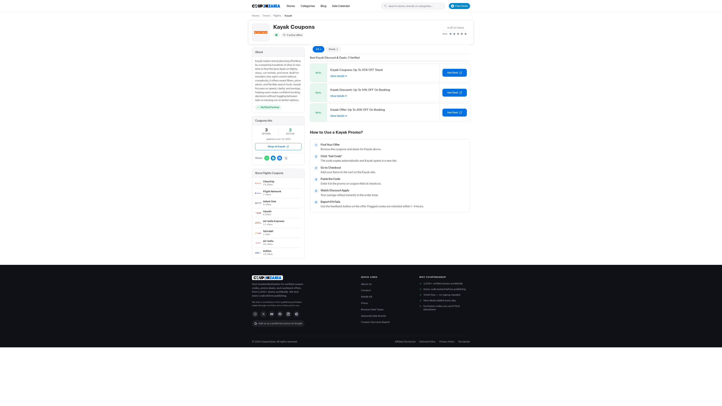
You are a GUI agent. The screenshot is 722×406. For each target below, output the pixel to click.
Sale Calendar (341, 6)
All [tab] (318, 49)
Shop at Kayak (276, 146)
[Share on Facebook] (279, 158)
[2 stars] (454, 34)
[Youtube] (271, 314)
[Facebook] (280, 314)
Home (255, 15)
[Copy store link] (286, 158)
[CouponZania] (302, 277)
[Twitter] (263, 314)
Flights (277, 15)
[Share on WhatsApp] (266, 158)
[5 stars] (465, 34)
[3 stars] (458, 34)
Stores (291, 6)
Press (364, 303)
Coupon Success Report (375, 322)
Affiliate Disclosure (405, 341)
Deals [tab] (333, 49)
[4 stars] (461, 34)
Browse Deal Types (372, 309)
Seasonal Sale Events (373, 315)
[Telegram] (296, 314)
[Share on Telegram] (273, 158)
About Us (366, 284)
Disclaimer (464, 341)
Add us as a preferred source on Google (280, 323)
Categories (308, 6)
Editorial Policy (427, 341)
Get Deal (452, 72)
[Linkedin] (288, 314)
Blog (323, 6)
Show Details (337, 76)
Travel (266, 15)
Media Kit (366, 296)
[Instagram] (255, 314)
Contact (366, 290)
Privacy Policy (447, 341)
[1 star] (450, 34)
